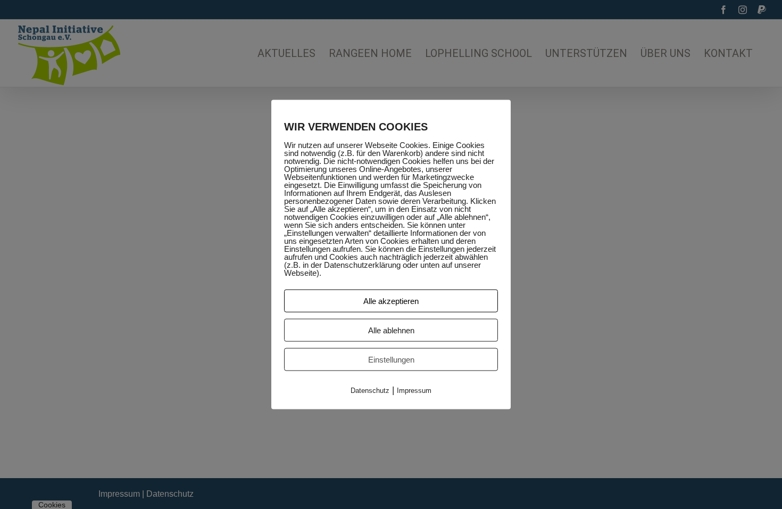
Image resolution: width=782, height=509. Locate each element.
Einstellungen (391, 359)
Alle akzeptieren (391, 300)
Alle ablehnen (391, 329)
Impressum (414, 390)
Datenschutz (370, 390)
